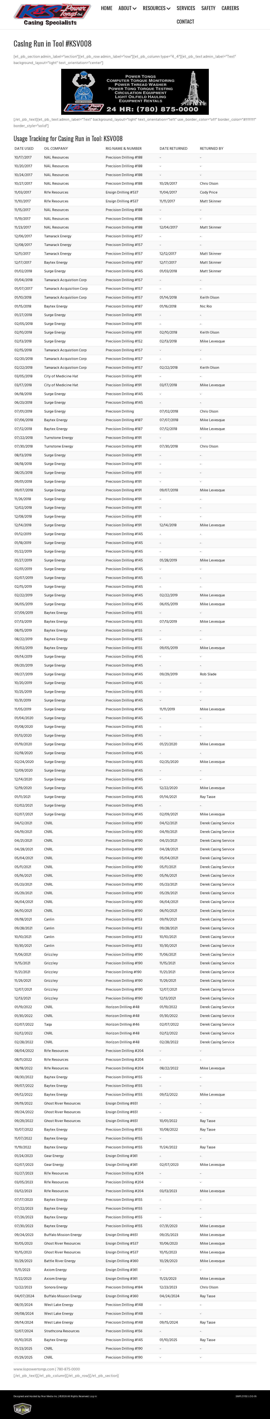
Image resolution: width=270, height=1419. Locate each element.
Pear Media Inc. (49, 1396)
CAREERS (230, 8)
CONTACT (185, 21)
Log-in (93, 1396)
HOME (106, 8)
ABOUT (125, 8)
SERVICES (186, 8)
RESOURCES (154, 8)
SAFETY (208, 8)
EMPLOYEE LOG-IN (246, 1396)
